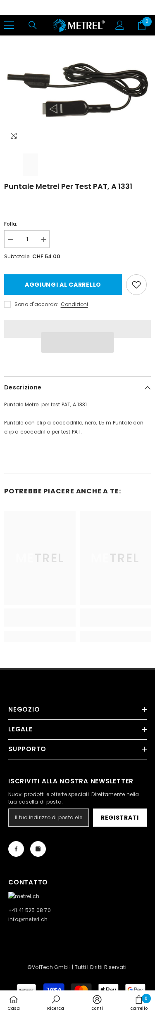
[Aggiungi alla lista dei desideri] (136, 284)
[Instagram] (38, 849)
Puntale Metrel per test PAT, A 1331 (68, 186)
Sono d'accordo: (36, 304)
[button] (77, 342)
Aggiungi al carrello (63, 285)
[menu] (9, 25)
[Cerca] (33, 25)
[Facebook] (16, 849)
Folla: (10, 223)
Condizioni (74, 304)
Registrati (120, 817)
